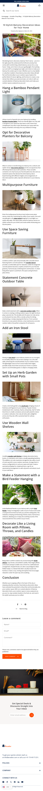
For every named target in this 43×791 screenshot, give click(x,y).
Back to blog (23, 609)
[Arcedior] (21, 5)
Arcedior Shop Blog (15, 16)
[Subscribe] (31, 715)
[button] (3, 5)
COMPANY (6, 770)
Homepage (5, 16)
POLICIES (5, 763)
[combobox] (21, 11)
